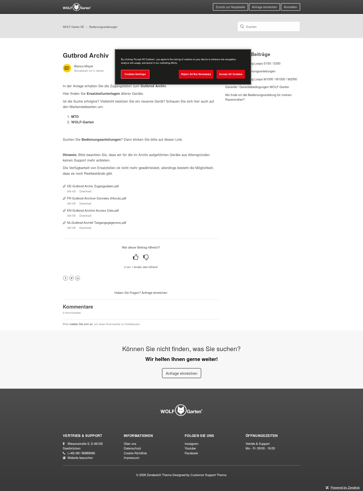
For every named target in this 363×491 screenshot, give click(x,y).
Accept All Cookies (230, 74)
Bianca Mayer (83, 66)
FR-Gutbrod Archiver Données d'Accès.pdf (96, 198)
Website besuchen (80, 457)
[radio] (136, 257)
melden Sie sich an (81, 324)
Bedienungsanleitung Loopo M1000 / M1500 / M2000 (261, 79)
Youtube (190, 448)
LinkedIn (77, 278)
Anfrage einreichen (264, 7)
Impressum (131, 457)
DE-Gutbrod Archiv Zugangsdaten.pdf (93, 186)
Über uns (130, 443)
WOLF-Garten (82, 121)
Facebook (65, 278)
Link (178, 139)
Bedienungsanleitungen (103, 27)
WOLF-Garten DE (73, 27)
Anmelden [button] (290, 7)
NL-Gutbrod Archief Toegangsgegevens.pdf (96, 222)
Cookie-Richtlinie (135, 453)
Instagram (192, 443)
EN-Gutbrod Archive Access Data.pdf (93, 210)
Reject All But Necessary (196, 74)
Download (85, 191)
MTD (75, 116)
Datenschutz (132, 448)
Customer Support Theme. (209, 475)
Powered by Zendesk (345, 487)
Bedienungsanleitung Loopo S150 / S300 (252, 63)
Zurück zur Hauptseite (230, 7)
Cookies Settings (135, 74)
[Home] (77, 6)
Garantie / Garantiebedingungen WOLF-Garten (257, 87)
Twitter (71, 278)
